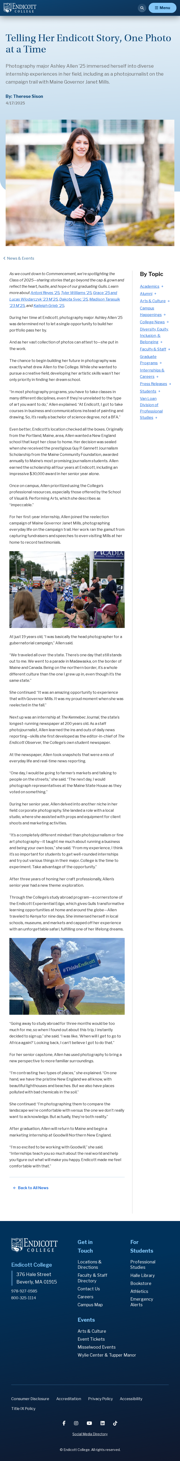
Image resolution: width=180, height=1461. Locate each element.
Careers (85, 1296)
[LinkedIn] (103, 1423)
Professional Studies (142, 1264)
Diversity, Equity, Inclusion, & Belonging (154, 335)
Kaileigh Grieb (49, 305)
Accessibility (131, 1399)
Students (148, 391)
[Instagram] (76, 1423)
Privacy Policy (100, 1399)
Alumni (146, 293)
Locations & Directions (90, 1264)
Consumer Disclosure (30, 1399)
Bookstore (140, 1283)
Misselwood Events (97, 1347)
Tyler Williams (73, 293)
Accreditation (68, 1399)
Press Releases (153, 384)
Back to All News (33, 1188)
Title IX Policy (23, 1408)
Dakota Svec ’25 (73, 299)
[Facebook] (65, 1423)
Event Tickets (91, 1339)
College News (152, 322)
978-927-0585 (24, 1291)
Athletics (139, 1291)
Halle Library (142, 1275)
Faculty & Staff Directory (92, 1278)
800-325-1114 (23, 1298)
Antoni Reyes (45, 293)
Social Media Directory (90, 1434)
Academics (149, 286)
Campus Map (90, 1304)
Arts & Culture (153, 301)
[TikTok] (115, 1423)
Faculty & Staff (153, 349)
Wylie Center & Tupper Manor (107, 1355)
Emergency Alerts (141, 1302)
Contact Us (89, 1288)
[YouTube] (90, 1423)
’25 (89, 293)
